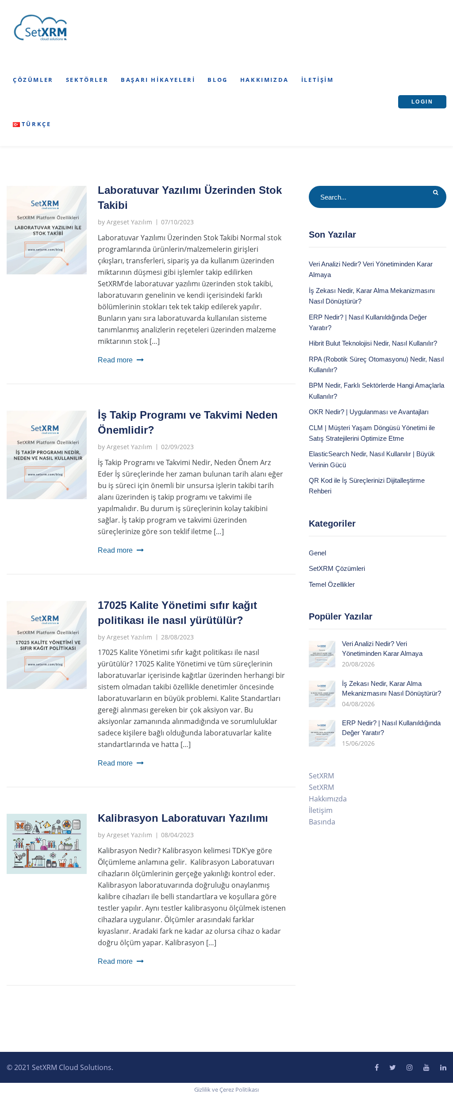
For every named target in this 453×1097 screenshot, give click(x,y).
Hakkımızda (264, 80)
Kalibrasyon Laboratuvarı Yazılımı (183, 818)
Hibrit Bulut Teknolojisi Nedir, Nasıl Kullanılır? (373, 343)
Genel (317, 553)
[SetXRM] (41, 28)
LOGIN (422, 102)
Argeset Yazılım (129, 222)
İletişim (317, 80)
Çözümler (33, 80)
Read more (115, 360)
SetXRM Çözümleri (337, 568)
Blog (217, 80)
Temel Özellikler (332, 584)
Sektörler (87, 80)
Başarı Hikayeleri (158, 80)
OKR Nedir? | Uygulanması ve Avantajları (369, 412)
